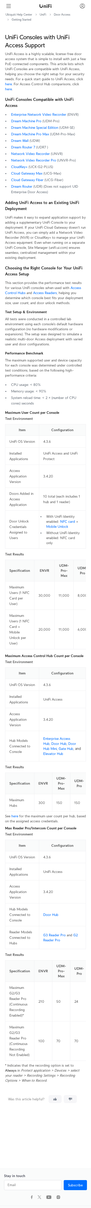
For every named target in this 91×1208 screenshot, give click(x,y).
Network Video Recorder (30, 154)
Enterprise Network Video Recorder (38, 114)
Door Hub (58, 744)
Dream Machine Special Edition (34, 128)
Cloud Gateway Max (26, 173)
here (8, 84)
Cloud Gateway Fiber (27, 180)
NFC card (67, 521)
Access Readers (45, 293)
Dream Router (21, 186)
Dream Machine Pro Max (30, 134)
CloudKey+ (19, 167)
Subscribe (75, 1185)
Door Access (62, 14)
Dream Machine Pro (26, 121)
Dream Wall (20, 141)
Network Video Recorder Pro (33, 160)
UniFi (43, 14)
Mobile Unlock (57, 527)
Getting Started (21, 19)
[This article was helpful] (55, 1099)
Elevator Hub (53, 754)
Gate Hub (66, 749)
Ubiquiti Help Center (19, 14)
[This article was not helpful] (70, 1099)
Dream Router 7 (23, 147)
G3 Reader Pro (54, 935)
